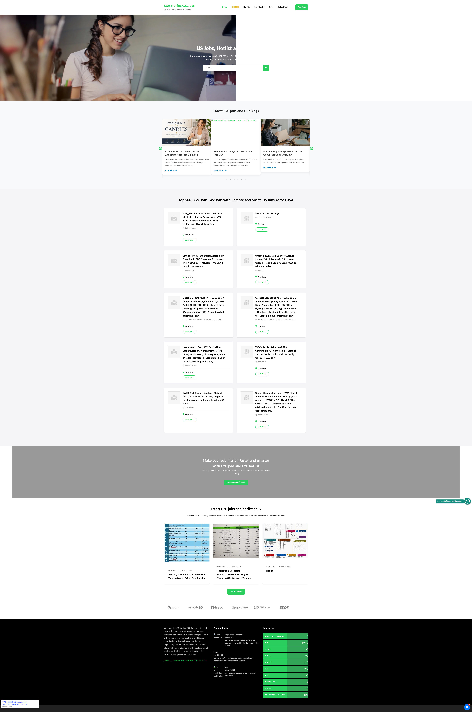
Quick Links (282, 7)
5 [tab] (241, 179)
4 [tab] (238, 179)
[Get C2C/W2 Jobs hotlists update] (467, 501)
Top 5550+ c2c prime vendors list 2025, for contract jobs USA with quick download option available (241, 643)
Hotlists (246, 7)
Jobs (267, 669)
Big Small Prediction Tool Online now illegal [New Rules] (240, 675)
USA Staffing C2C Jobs (179, 6)
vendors (240, 635)
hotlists (269, 662)
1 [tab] (227, 179)
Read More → (171, 168)
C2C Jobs (235, 7)
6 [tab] (245, 179)
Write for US (201, 660)
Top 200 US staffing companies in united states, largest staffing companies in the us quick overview (233, 659)
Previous (160, 148)
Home (224, 7)
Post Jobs (302, 7)
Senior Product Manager (267, 213)
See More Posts (236, 592)
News (267, 675)
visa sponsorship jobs (275, 695)
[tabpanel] (186, 145)
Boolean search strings (183, 660)
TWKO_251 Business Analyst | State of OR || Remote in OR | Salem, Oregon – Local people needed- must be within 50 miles (203, 398)
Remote (261, 224)
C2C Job (268, 649)
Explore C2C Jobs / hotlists (236, 482)
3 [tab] (234, 179)
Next (311, 148)
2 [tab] (230, 179)
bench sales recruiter (275, 636)
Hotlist (269, 571)
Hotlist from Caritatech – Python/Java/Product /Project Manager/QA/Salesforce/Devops (234, 575)
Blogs (271, 7)
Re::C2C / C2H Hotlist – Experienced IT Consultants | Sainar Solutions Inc (186, 577)
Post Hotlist (259, 7)
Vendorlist (233, 635)
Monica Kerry (172, 570)
